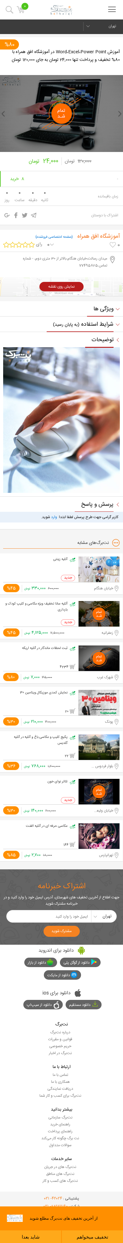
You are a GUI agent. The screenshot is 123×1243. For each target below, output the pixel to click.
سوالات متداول (60, 1145)
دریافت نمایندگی (60, 1089)
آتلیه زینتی (60, 559)
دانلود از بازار (37, 963)
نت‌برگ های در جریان (60, 1167)
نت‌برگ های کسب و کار (60, 1181)
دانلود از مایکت (58, 975)
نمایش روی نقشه (61, 286)
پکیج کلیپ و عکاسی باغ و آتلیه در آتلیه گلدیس (40, 740)
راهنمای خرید (60, 1124)
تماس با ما (60, 1075)
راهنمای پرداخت (60, 1131)
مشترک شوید (61, 931)
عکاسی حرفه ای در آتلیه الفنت (46, 826)
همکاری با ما (60, 1082)
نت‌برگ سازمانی (60, 1117)
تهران (112, 26)
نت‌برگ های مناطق (60, 1174)
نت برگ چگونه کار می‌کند (60, 1138)
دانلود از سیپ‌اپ (39, 1005)
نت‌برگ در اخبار (60, 1053)
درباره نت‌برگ (60, 1032)
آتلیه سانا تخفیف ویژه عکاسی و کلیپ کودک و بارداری (36, 607)
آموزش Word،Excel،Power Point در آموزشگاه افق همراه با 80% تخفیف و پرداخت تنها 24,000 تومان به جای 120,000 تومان (66, 56)
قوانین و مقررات (60, 1039)
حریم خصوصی (60, 1046)
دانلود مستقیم (80, 1005)
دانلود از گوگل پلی (76, 963)
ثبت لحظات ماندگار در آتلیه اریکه (44, 648)
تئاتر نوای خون (57, 782)
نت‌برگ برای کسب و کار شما (60, 1096)
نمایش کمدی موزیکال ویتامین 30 (43, 693)
